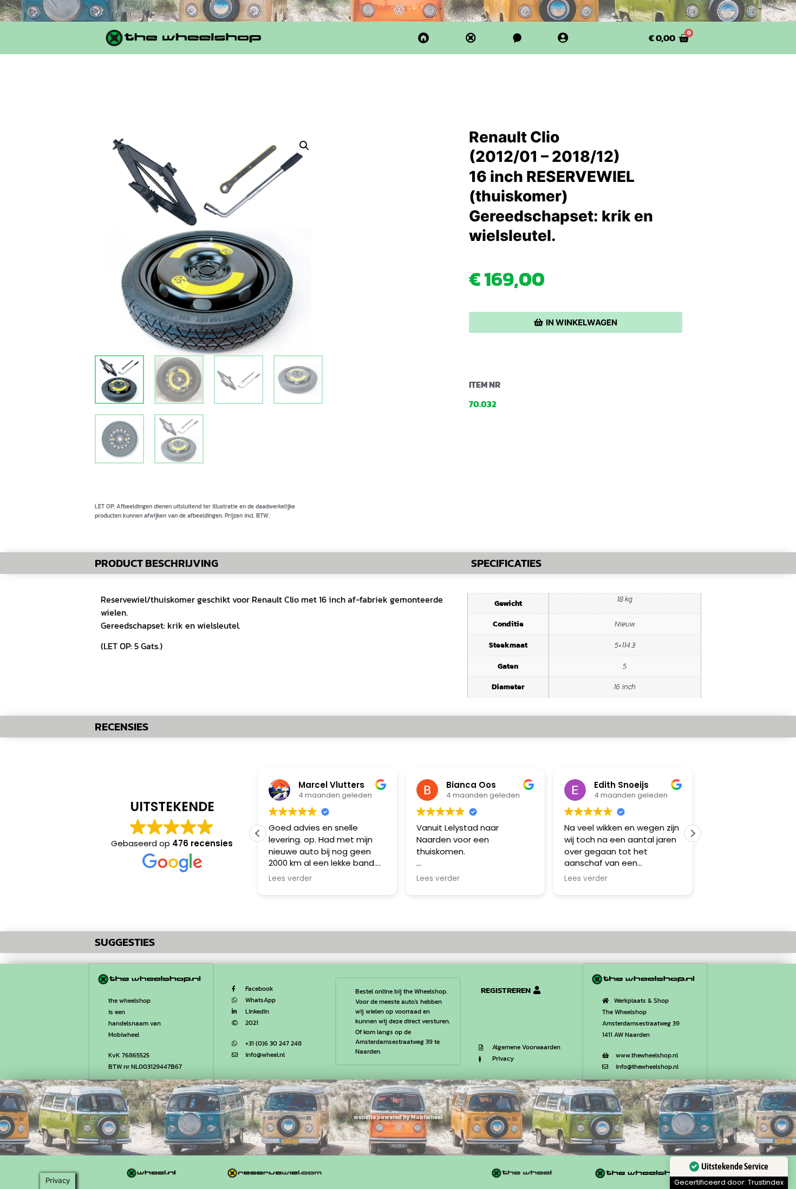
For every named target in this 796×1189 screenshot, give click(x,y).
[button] (304, 145)
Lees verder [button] (290, 879)
